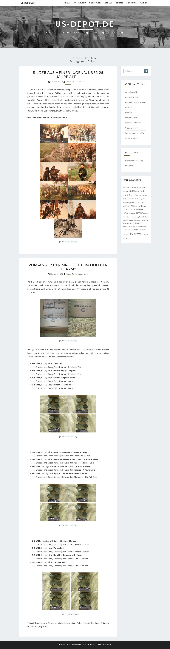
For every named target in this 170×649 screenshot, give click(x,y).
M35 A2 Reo (119, 3)
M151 (133, 202)
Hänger (140, 199)
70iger (139, 187)
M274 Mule (108, 3)
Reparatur (136, 223)
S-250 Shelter (131, 3)
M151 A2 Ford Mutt (134, 206)
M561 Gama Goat (80, 3)
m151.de (128, 107)
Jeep (144, 199)
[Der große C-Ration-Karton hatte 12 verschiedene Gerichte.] (54, 308)
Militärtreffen (143, 217)
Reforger (130, 220)
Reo (125, 223)
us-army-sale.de (131, 138)
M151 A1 (139, 202)
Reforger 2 (137, 220)
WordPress (91, 644)
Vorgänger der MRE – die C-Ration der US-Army (68, 267)
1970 (143, 187)
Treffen (125, 235)
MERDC (139, 213)
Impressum (129, 166)
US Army (135, 234)
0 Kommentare (81, 274)
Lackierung (127, 202)
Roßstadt (134, 226)
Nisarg (108, 644)
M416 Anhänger (95, 3)
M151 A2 (67, 3)
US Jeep (126, 238)
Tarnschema (142, 230)
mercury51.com (131, 117)
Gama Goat (133, 194)
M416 (144, 206)
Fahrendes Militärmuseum (135, 102)
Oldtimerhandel (131, 128)
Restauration (127, 226)
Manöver (132, 213)
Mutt (124, 220)
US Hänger (144, 235)
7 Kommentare (81, 82)
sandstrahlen (142, 226)
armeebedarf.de (131, 92)
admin (68, 82)
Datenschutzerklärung (134, 160)
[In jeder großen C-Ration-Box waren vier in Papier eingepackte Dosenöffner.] (82, 327)
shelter (125, 230)
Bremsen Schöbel (132, 97)
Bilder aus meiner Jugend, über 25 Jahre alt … (68, 74)
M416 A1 (127, 209)
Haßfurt (135, 199)
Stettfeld (136, 230)
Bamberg (125, 191)
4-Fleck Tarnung (129, 187)
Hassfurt (130, 199)
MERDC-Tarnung (135, 217)
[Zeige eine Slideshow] (68, 242)
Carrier (137, 191)
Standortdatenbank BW (134, 133)
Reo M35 (129, 223)
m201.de (128, 112)
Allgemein (143, 3)
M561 (126, 213)
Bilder (132, 190)
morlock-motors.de (133, 123)
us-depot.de (28, 2)
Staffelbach (130, 230)
